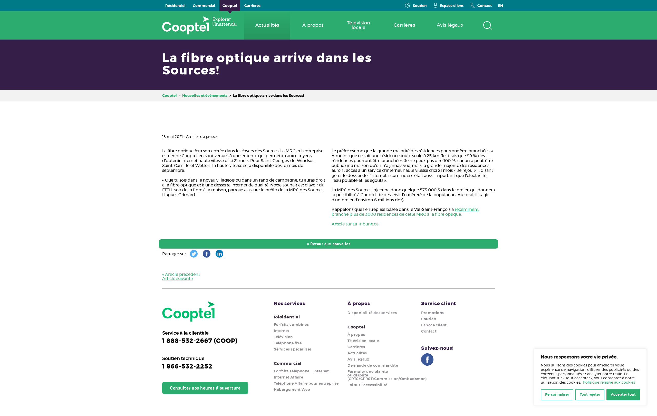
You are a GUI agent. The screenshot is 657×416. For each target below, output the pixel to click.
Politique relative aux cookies (609, 382)
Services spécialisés (293, 349)
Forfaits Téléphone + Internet (301, 371)
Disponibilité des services (372, 313)
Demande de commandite (372, 365)
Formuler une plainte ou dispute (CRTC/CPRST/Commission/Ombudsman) (387, 375)
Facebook (427, 359)
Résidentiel (287, 317)
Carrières (356, 347)
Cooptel (169, 96)
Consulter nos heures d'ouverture (205, 388)
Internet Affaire (288, 377)
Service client (438, 303)
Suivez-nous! (437, 348)
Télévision (283, 337)
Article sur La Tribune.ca (355, 224)
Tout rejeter (590, 394)
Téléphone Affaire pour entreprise (306, 383)
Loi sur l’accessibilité (367, 385)
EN (500, 6)
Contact (484, 6)
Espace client (451, 6)
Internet (281, 331)
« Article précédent (181, 274)
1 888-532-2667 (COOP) (200, 341)
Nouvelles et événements (204, 96)
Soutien (420, 6)
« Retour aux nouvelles (328, 244)
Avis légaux (358, 359)
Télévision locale (363, 341)
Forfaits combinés (291, 325)
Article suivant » (177, 279)
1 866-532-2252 (187, 367)
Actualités (357, 353)
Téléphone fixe (288, 343)
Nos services (289, 303)
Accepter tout (623, 394)
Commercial (288, 364)
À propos (358, 303)
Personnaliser (557, 394)
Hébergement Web (292, 390)
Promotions (432, 313)
